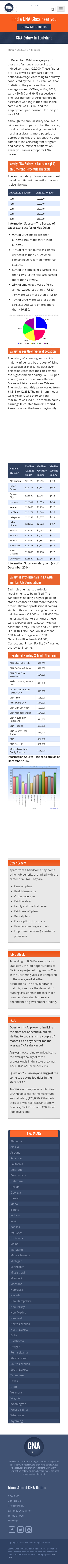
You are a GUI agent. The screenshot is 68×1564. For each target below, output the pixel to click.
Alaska (14, 1147)
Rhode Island (19, 1358)
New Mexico (18, 1312)
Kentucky (16, 1232)
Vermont (16, 1392)
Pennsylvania (19, 1352)
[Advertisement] (34, 434)
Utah (13, 1387)
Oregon (15, 1347)
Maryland (16, 1250)
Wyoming (16, 1421)
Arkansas (16, 1158)
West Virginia (19, 1409)
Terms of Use (16, 1515)
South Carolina (20, 1364)
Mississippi (17, 1272)
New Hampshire (21, 1301)
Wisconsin (17, 1415)
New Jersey (17, 1307)
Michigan (16, 1261)
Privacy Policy (16, 1505)
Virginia (15, 1398)
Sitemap (13, 1520)
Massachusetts (20, 1255)
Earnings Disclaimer (20, 1510)
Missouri (16, 1278)
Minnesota (17, 1267)
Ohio (13, 1335)
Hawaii (14, 1198)
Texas (14, 1381)
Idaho (14, 1204)
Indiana (15, 1215)
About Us (13, 1496)
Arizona (15, 1152)
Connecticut (18, 1175)
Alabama (16, 1141)
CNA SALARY (22, 49)
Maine (14, 1244)
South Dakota (19, 1370)
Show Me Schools (34, 27)
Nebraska (16, 1290)
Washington (18, 1404)
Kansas (15, 1227)
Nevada (15, 1295)
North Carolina (20, 1324)
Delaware (16, 1181)
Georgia (15, 1192)
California (16, 1164)
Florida (15, 1187)
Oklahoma (17, 1341)
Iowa (13, 1221)
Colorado (16, 1170)
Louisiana (35, 49)
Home (11, 49)
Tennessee (17, 1375)
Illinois (14, 1210)
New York (16, 1318)
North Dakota (19, 1330)
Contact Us (14, 1500)
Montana (16, 1284)
